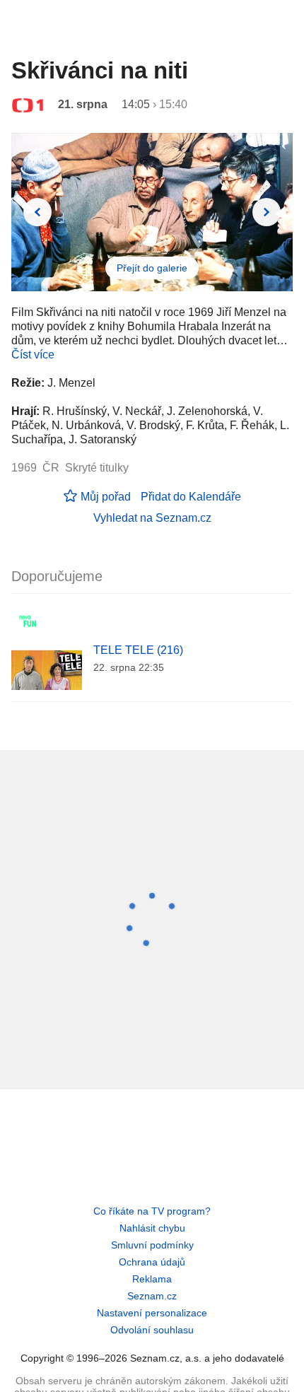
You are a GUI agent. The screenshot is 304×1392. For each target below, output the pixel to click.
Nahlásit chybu (152, 1228)
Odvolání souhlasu (152, 1329)
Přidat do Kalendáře (191, 497)
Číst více (32, 355)
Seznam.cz (152, 1296)
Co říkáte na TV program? (152, 1211)
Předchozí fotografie (37, 212)
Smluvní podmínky (152, 1245)
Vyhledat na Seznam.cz (152, 518)
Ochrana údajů (152, 1262)
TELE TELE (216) (138, 650)
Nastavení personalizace (152, 1312)
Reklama (152, 1279)
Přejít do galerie (152, 268)
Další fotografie (266, 212)
